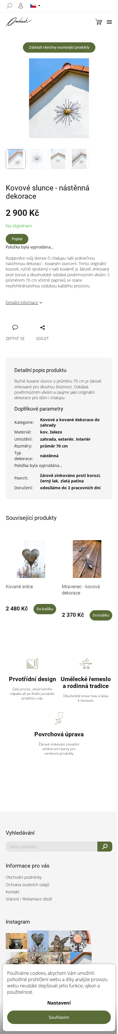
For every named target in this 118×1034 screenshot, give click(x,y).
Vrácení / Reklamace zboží (29, 899)
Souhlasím (59, 1017)
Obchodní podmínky (24, 877)
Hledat (105, 847)
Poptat (17, 239)
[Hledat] (11, 5)
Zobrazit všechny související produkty (59, 47)
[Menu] (109, 22)
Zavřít (41, 321)
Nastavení (59, 1003)
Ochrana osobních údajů (27, 884)
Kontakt (12, 891)
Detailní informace (22, 302)
